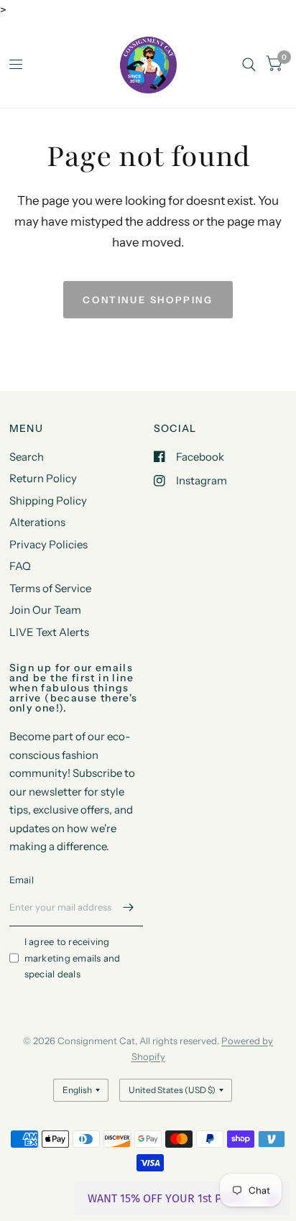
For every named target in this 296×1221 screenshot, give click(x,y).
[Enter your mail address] (128, 907)
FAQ (20, 566)
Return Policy (43, 478)
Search (26, 457)
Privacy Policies (48, 544)
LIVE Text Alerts (49, 632)
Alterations (37, 522)
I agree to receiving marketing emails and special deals (72, 958)
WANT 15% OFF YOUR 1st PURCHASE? (172, 1198)
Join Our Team (45, 610)
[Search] (249, 65)
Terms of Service (50, 588)
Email (21, 879)
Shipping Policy (48, 500)
